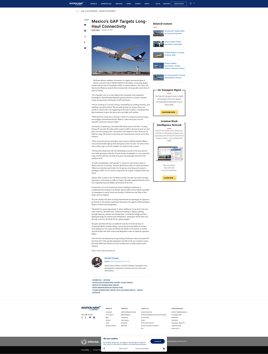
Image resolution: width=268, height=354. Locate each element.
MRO (107, 317)
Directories (124, 323)
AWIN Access (179, 4)
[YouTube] (90, 318)
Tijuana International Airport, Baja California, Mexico (113, 290)
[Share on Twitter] (84, 37)
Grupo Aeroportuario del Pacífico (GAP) (107, 287)
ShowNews (174, 320)
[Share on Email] (84, 25)
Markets (93, 4)
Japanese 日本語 (176, 325)
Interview (96, 292)
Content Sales (145, 317)
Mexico (140, 290)
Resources (124, 325)
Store (129, 4)
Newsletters (174, 317)
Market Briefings (125, 315)
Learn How (168, 178)
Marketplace (106, 4)
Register (166, 4)
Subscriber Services (146, 312)
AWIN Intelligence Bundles (128, 312)
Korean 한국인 (175, 328)
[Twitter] (82, 318)
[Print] (84, 48)
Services (119, 4)
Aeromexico (96, 280)
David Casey (96, 30)
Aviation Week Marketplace (179, 312)
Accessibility (85, 350)
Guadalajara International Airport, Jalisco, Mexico (112, 282)
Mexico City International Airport (105, 285)
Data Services (125, 320)
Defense (108, 320)
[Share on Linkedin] (84, 31)
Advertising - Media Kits (178, 323)
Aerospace (109, 312)
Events (137, 4)
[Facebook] (86, 318)
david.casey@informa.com (120, 261)
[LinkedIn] (94, 318)
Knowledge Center (176, 315)
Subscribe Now (168, 112)
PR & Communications (147, 323)
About (147, 4)
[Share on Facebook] (84, 42)
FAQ (142, 328)
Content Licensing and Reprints (150, 325)
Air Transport (92, 11)
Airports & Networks (107, 11)
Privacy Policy (97, 350)
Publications (124, 317)
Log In (157, 4)
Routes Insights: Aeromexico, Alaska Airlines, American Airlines (175, 65)
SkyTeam (107, 280)
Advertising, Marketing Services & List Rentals (153, 315)
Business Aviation (111, 325)
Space (107, 323)
